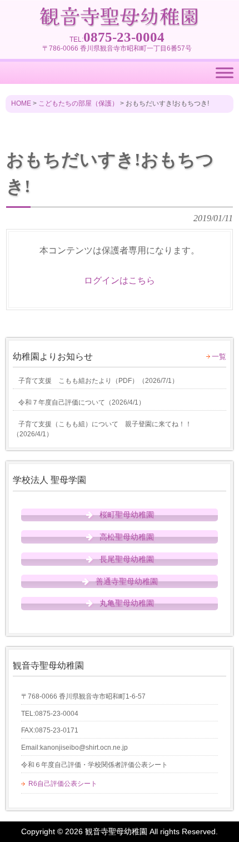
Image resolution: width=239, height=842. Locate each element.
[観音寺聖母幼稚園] (119, 21)
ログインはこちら (119, 280)
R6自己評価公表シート (62, 784)
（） (98, 381)
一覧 (219, 356)
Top (229, 832)
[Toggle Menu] (224, 73)
